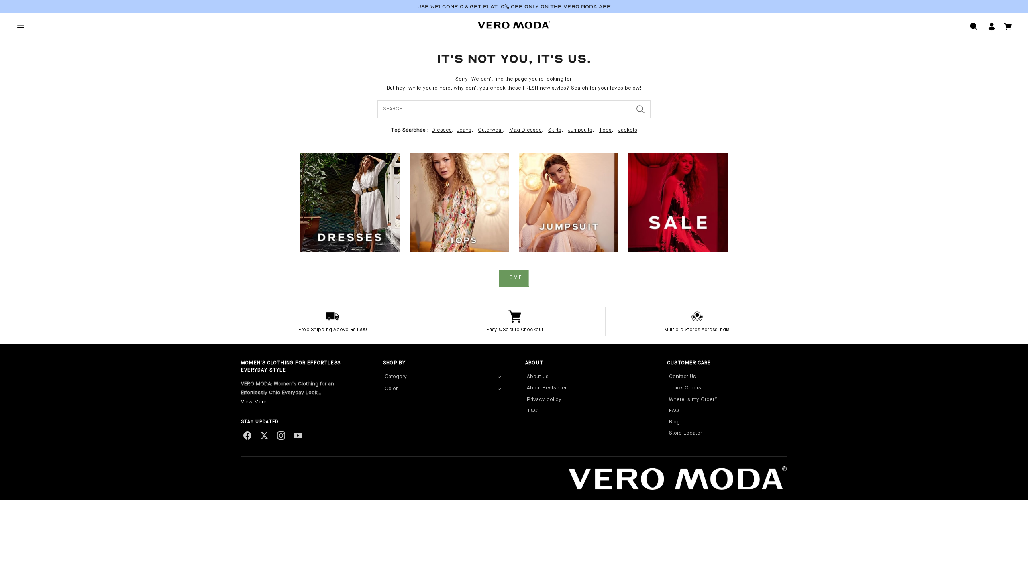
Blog (674, 422)
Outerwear (490, 130)
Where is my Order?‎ (693, 399)
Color (391, 388)
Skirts (554, 130)
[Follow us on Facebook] (247, 435)
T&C (532, 410)
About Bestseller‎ (547, 388)
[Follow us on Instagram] (281, 435)
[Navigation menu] (21, 26)
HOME (514, 277)
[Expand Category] (499, 377)
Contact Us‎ (682, 376)
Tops (605, 130)
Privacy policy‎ (544, 399)
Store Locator (685, 433)
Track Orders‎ (685, 388)
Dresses (442, 130)
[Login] (992, 26)
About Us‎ (538, 376)
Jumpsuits (580, 130)
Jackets (627, 130)
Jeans (464, 130)
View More (254, 402)
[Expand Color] (499, 389)
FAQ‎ (674, 410)
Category (396, 376)
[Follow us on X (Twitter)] (264, 435)
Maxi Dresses (525, 130)
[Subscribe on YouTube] (298, 435)
